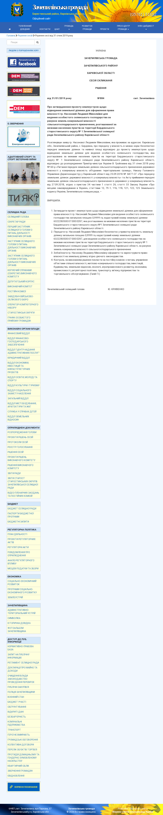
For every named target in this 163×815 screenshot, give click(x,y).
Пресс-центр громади (123, 27)
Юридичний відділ (19, 358)
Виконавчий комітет (20, 286)
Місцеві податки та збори (23, 568)
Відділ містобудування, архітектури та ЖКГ (22, 405)
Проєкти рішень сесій (20, 437)
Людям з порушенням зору (24, 50)
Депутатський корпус (21, 281)
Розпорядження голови (22, 432)
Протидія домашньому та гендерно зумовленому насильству (23, 757)
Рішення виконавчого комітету (20, 467)
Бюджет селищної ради (22, 508)
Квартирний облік (18, 766)
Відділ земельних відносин (18, 418)
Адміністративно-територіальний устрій (21, 611)
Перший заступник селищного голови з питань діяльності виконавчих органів (20, 231)
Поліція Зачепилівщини (21, 692)
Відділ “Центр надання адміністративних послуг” (23, 351)
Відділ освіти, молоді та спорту (22, 379)
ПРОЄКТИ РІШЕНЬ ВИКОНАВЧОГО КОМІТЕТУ (21, 458)
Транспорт (14, 730)
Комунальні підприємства (16, 723)
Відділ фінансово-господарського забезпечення (18, 341)
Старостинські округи (21, 312)
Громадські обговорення (23, 739)
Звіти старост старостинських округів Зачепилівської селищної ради (23, 483)
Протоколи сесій (18, 442)
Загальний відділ (18, 398)
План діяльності (17, 534)
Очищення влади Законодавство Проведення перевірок (21, 678)
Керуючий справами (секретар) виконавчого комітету (22, 273)
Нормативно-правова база (21, 648)
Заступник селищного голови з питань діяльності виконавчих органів (22, 246)
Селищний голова (18, 217)
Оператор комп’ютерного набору (23, 306)
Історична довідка (19, 623)
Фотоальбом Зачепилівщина (17, 630)
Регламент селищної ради (23, 662)
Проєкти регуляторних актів (21, 541)
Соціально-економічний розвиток (22, 583)
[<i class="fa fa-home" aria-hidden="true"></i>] (10, 29)
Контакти (45, 29)
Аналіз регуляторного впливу (21, 562)
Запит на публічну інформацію (18, 656)
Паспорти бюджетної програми (21, 515)
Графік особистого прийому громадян (19, 319)
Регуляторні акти (18, 547)
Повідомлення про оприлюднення (19, 554)
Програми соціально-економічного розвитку (22, 591)
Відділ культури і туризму (23, 385)
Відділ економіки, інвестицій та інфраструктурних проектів (19, 367)
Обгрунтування (17, 707)
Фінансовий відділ (19, 333)
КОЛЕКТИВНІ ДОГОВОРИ (21, 744)
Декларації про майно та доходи (22, 669)
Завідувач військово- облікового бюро (21, 298)
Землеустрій (15, 597)
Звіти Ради (14, 473)
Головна (11, 35)
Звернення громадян (20, 771)
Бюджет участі (17, 702)
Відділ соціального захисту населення (19, 392)
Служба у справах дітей (22, 411)
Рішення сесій (25, 35)
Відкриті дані (16, 712)
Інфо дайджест (146, 26)
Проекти (104, 29)
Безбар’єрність (17, 716)
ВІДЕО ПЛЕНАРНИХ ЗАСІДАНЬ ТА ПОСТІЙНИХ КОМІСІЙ (23, 494)
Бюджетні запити (18, 521)
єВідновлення (16, 775)
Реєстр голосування (20, 447)
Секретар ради (16, 221)
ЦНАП (57, 29)
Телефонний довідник (25, 27)
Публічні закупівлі (18, 687)
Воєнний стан (16, 697)
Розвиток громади (87, 27)
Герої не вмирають (19, 734)
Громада (68, 26)
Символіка (14, 618)
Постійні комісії (17, 291)
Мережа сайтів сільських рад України (132, 812)
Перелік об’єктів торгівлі (22, 749)
